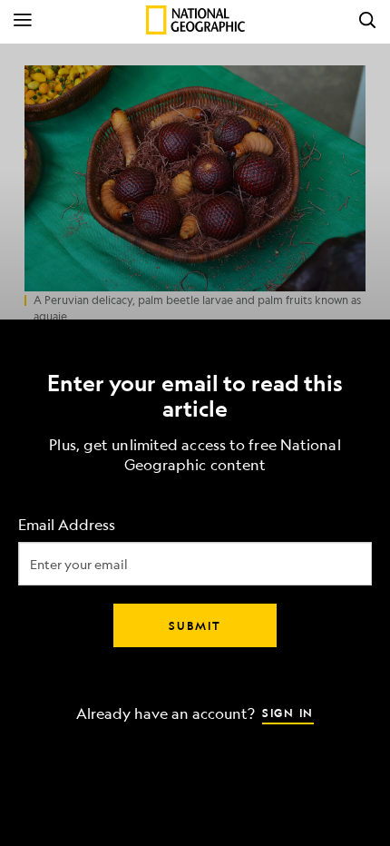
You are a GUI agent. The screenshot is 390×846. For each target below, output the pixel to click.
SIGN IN (288, 712)
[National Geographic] (195, 19)
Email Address (66, 525)
